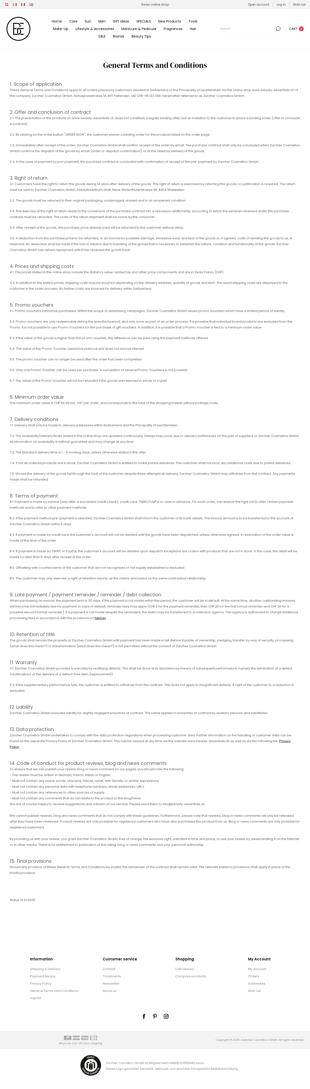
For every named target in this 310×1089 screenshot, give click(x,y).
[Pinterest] (155, 1016)
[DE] (6, 4)
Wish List (254, 990)
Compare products (190, 976)
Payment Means (42, 976)
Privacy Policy (40, 983)
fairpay (100, 618)
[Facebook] (144, 1016)
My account (257, 969)
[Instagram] (166, 1016)
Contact (109, 969)
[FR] (15, 4)
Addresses (256, 983)
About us (109, 990)
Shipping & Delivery (45, 969)
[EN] (31, 4)
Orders (253, 976)
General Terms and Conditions (54, 990)
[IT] (23, 4)
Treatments (112, 976)
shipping (96, 1043)
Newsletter (111, 983)
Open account (258, 4)
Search (278, 29)
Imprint (35, 998)
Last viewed (184, 969)
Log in (281, 4)
